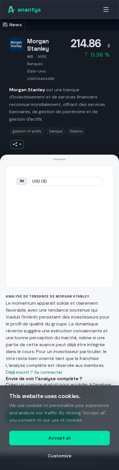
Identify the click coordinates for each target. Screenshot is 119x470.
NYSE (42, 56)
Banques (35, 63)
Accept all (59, 438)
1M (22, 181)
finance (76, 131)
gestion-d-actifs (26, 131)
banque (55, 131)
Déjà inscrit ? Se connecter (34, 372)
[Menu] (106, 9)
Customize (59, 456)
